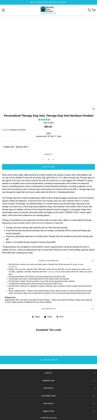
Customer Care (48, 396)
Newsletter (48, 411)
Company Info (48, 380)
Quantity (48, 154)
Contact (48, 373)
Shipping (5, 130)
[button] (45, 120)
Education (48, 388)
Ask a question (48, 308)
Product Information (48, 260)
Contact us (13, 267)
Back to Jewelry (50, 359)
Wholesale (48, 403)
